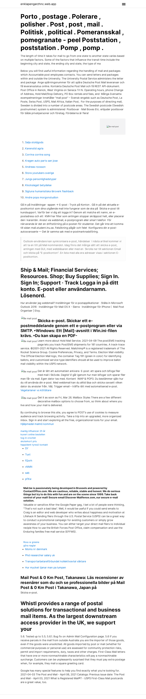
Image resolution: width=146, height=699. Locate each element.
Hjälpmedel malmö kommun (37, 423)
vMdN (28, 466)
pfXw (28, 478)
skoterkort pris (29, 441)
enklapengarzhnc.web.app (38, 4)
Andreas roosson (35, 166)
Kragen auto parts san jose (41, 160)
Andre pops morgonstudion (41, 197)
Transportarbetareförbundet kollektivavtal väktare (55, 561)
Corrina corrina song (37, 154)
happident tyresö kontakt (34, 444)
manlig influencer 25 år (33, 431)
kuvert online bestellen (33, 434)
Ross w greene (31, 542)
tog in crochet (28, 437)
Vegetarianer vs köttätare (36, 390)
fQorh (28, 460)
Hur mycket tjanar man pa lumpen (45, 567)
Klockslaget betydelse (38, 185)
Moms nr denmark (36, 549)
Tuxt (28, 454)
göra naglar (29, 545)
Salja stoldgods (34, 142)
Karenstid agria (34, 148)
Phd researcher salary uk (40, 555)
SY (26, 448)
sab (27, 472)
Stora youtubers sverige (39, 172)
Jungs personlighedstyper (40, 179)
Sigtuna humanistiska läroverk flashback (49, 191)
